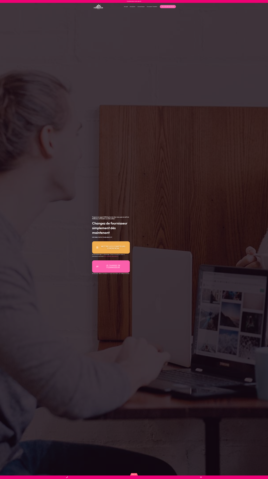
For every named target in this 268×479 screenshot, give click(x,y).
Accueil (126, 6)
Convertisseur (141, 6)
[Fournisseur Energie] (98, 6)
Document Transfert (152, 6)
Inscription (132, 6)
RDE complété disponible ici (111, 256)
